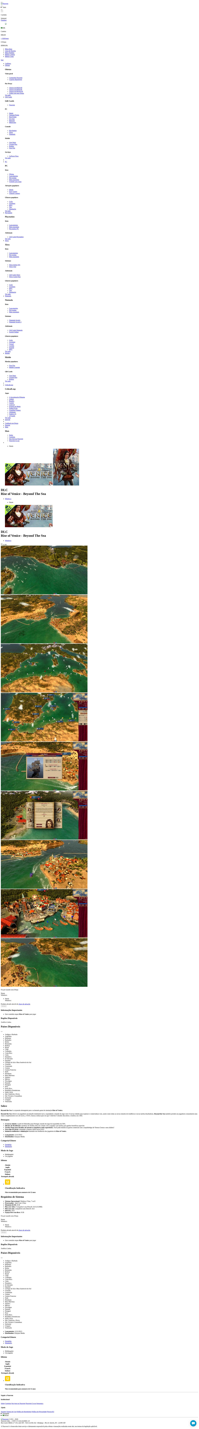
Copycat (12, 405)
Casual (11, 344)
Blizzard (12, 121)
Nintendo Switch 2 (15, 322)
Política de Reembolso (24, 1412)
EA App (12, 119)
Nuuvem (12, 105)
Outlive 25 (12, 414)
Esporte (11, 348)
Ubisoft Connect (14, 193)
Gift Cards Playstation (16, 237)
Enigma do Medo (15, 406)
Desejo (4, 1006)
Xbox (11, 132)
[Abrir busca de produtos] (1, 9)
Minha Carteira (10, 54)
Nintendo (12, 134)
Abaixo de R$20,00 (15, 88)
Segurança (39, 1403)
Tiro (10, 207)
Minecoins (12, 122)
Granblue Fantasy (15, 410)
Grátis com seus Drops (16, 93)
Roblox (11, 146)
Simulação (12, 209)
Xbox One (12, 267)
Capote (11, 403)
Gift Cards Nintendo (15, 330)
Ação (11, 201)
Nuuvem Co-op (14, 441)
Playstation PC (14, 229)
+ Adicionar (5, 38)
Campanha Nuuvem (15, 78)
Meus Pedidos (9, 53)
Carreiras (12, 437)
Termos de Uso (11, 1412)
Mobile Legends (14, 367)
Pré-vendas (12, 178)
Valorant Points (14, 115)
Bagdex (11, 401)
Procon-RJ (50, 1412)
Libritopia (12, 412)
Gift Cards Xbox (14, 275)
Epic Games (13, 191)
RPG (10, 205)
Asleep (11, 399)
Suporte (3, 1412)
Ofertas (11, 174)
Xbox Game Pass (15, 277)
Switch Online (14, 332)
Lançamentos (13, 176)
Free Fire (12, 148)
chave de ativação (24, 1004)
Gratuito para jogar (15, 181)
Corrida (11, 346)
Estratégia (8, 1144)
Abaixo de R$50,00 (15, 89)
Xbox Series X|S (14, 265)
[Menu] (1, 2)
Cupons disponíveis (15, 79)
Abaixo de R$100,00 (16, 91)
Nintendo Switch (14, 320)
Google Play (13, 144)
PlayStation (13, 130)
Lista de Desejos (10, 51)
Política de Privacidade (39, 1412)
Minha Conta (9, 56)
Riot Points (12, 117)
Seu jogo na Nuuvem (16, 439)
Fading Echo (13, 408)
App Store (12, 142)
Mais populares (14, 180)
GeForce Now (14, 156)
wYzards (12, 416)
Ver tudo (8, 95)
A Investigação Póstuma (17, 397)
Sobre (11, 435)
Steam (11, 113)
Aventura (12, 203)
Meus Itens (8, 49)
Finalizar (4, 20)
